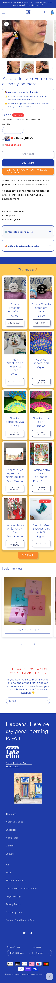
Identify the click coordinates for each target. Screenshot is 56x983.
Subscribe (11, 830)
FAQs (8, 872)
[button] (3, 12)
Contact (10, 846)
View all (28, 555)
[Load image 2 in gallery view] (28, 67)
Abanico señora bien (41, 361)
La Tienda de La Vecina (22, 974)
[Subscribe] (46, 700)
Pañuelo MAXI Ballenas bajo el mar (41, 529)
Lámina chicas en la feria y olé (15, 529)
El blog (10, 854)
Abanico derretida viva (15, 420)
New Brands (12, 838)
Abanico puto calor (41, 420)
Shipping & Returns (16, 880)
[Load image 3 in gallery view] (42, 67)
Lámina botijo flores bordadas (41, 473)
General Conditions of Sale (20, 920)
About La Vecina (14, 822)
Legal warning (13, 896)
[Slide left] (3, 67)
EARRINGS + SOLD (27, 629)
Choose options (41, 381)
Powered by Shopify (42, 974)
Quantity (6, 124)
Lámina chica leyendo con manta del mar (15, 473)
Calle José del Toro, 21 (19, 763)
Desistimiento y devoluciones (21, 888)
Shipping (17, 119)
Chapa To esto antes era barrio (41, 308)
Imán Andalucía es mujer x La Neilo (14, 365)
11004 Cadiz (13, 766)
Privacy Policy (13, 904)
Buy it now (28, 163)
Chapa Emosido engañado (15, 308)
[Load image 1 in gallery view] (13, 67)
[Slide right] (52, 67)
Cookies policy (14, 912)
